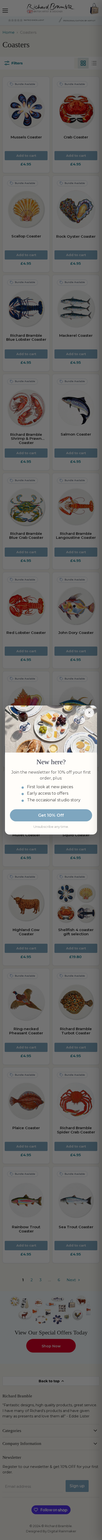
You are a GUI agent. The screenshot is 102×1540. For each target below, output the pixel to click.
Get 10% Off (51, 815)
